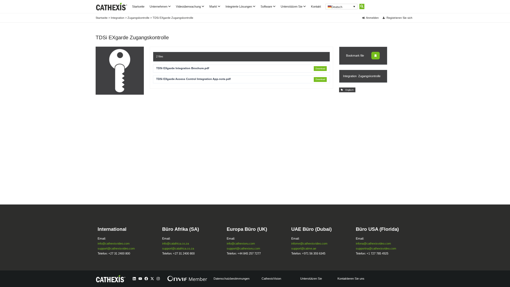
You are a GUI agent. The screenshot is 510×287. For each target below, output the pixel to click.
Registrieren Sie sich (399, 17)
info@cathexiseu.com (241, 243)
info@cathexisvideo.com (114, 243)
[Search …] (361, 6)
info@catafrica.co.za (175, 243)
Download (320, 68)
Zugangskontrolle (138, 17)
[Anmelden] (363, 18)
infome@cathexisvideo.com (309, 243)
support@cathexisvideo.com (116, 248)
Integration (117, 17)
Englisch (349, 90)
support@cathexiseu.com (243, 248)
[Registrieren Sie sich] (384, 18)
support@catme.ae (303, 248)
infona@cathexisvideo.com (373, 243)
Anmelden (372, 17)
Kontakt (316, 6)
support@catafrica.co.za (178, 248)
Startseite (138, 6)
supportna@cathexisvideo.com (376, 248)
